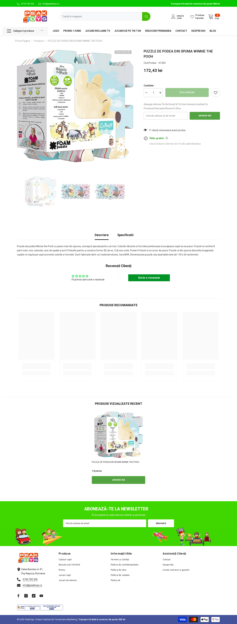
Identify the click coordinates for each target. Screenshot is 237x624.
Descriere (102, 235)
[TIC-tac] (33, 595)
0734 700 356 (27, 4)
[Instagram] (26, 595)
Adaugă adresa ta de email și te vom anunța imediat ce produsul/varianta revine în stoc (176, 106)
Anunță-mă (204, 115)
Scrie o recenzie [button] (149, 277)
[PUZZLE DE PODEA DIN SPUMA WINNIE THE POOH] (118, 435)
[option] (75, 107)
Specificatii (125, 235)
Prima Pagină (22, 40)
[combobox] (101, 16)
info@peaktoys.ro (50, 4)
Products (39, 40)
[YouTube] (41, 595)
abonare (161, 523)
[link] (36, 366)
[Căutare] (105, 16)
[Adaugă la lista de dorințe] (215, 92)
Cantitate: (149, 85)
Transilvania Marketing (65, 619)
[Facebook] (18, 595)
